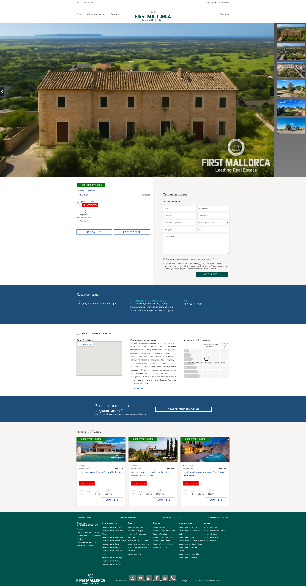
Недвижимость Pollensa (111, 564)
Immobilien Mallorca (128, 517)
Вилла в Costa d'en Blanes (163, 537)
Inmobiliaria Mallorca (171, 517)
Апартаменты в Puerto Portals (191, 541)
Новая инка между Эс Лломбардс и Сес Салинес (101, 471)
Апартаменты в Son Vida (189, 554)
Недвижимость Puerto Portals (114, 541)
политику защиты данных (201, 259)
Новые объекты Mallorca (138, 541)
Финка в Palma (210, 541)
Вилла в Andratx (159, 527)
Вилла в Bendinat (160, 534)
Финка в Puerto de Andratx (215, 531)
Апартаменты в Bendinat (189, 537)
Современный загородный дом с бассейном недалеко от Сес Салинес (150, 473)
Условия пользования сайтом (88, 536)
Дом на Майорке (134, 554)
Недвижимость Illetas (111, 544)
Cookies (79, 539)
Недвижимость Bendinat (112, 547)
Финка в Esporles (211, 534)
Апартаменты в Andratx (188, 527)
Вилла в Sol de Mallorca (162, 544)
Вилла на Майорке (135, 527)
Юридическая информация (87, 532)
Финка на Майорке (135, 531)
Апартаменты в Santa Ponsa (190, 544)
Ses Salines (82, 195)
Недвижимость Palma (111, 561)
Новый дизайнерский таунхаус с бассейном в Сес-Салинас (203, 473)
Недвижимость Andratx (111, 527)
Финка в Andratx (211, 527)
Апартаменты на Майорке (138, 544)
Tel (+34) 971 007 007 (172, 201)
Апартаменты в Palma (188, 557)
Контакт (79, 529)
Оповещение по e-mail (183, 409)
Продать (115, 14)
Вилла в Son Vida (160, 547)
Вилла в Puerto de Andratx (164, 531)
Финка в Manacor (211, 537)
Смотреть (112, 499)
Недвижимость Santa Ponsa (113, 537)
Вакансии (225, 14)
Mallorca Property (85, 517)
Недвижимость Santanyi (112, 557)
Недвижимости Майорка (218, 517)
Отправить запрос (96, 14)
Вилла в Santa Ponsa (161, 541)
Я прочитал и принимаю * (189, 259)
